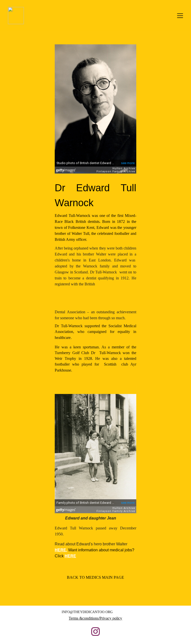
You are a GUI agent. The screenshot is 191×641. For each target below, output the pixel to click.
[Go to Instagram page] (95, 631)
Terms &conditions (83, 618)
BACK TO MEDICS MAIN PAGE (95, 577)
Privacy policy (110, 618)
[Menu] (180, 15)
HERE (60, 550)
